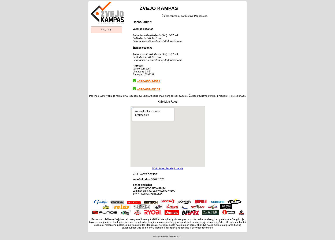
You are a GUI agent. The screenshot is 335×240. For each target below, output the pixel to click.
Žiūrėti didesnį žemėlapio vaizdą (167, 168)
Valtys (106, 29)
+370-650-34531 (148, 81)
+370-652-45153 (148, 89)
